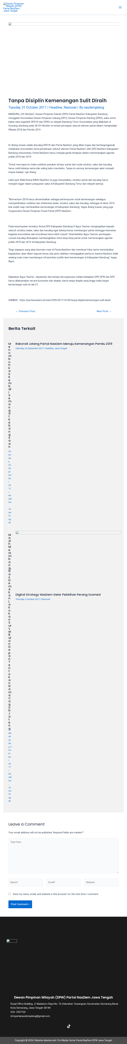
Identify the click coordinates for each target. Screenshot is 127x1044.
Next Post (104, 311)
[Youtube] (79, 1026)
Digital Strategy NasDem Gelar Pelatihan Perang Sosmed (58, 594)
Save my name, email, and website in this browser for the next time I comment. (56, 894)
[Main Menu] (120, 7)
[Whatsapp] (90, 1026)
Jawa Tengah (9, 516)
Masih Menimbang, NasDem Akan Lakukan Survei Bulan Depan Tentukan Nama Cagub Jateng (9, 632)
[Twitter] (48, 1026)
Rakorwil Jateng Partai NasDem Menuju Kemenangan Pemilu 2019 (64, 344)
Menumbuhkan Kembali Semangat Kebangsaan (9, 395)
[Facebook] (37, 1026)
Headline (55, 107)
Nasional (70, 107)
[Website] (101, 882)
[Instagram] (58, 1026)
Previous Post (25, 311)
